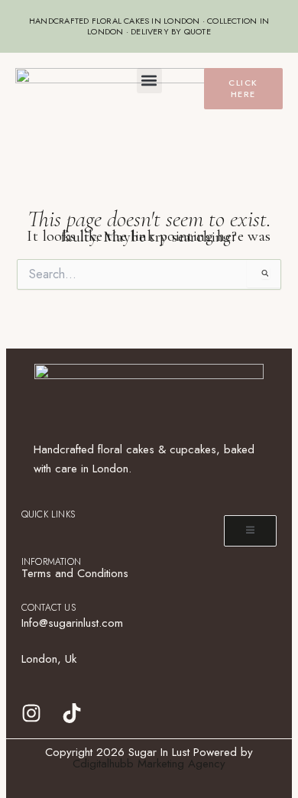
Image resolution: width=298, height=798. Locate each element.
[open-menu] (250, 531)
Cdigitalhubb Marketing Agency (149, 763)
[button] (149, 80)
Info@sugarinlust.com (72, 623)
